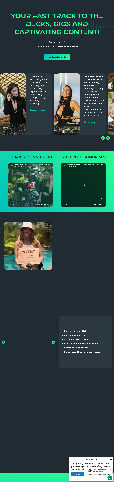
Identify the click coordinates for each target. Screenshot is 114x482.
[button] (110, 459)
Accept (77, 474)
